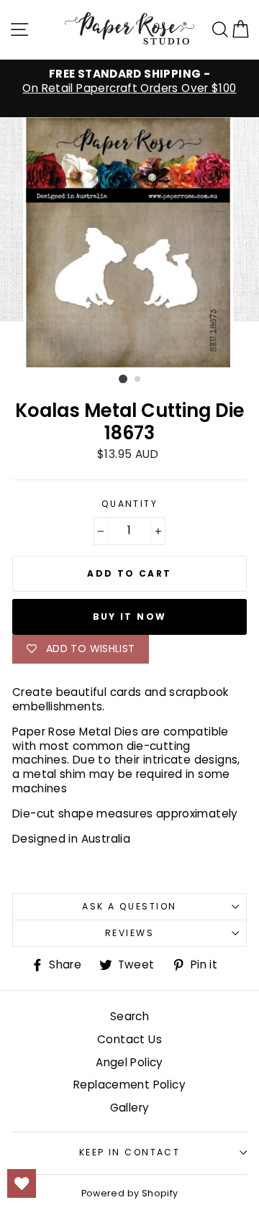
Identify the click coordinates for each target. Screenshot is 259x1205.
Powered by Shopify (129, 1193)
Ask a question (129, 906)
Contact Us (129, 1039)
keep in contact (130, 1152)
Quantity (129, 504)
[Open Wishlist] (21, 1183)
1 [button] (123, 379)
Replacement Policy (129, 1084)
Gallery (130, 1107)
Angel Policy (129, 1062)
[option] (129, 81)
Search (129, 1016)
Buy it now (130, 616)
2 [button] (138, 379)
